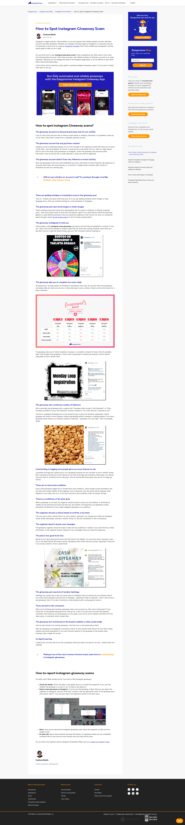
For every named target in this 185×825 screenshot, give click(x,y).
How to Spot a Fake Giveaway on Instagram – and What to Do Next (142, 153)
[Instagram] (129, 789)
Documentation (66, 790)
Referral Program (33, 805)
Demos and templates (68, 793)
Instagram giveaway (72, 46)
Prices (30, 796)
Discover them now (138, 94)
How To (107, 3)
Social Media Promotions (67, 3)
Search (142, 65)
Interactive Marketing (118, 3)
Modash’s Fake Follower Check (56, 180)
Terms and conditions (124, 814)
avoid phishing (107, 654)
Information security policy (146, 814)
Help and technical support (103, 796)
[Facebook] (133, 789)
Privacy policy (109, 814)
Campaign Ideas (83, 3)
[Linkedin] (133, 793)
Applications (52, 3)
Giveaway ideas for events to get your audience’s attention (140, 168)
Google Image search (60, 217)
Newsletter (98, 793)
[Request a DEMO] (142, 26)
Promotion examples (96, 3)
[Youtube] (137, 793)
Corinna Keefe (42, 760)
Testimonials (32, 799)
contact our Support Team (99, 742)
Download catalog (138, 114)
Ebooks (63, 796)
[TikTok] (129, 793)
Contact (96, 790)
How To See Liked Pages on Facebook (140, 175)
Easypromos (32, 790)
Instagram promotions (43, 23)
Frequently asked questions (37, 802)
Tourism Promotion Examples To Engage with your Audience (141, 161)
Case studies (65, 799)
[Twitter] (137, 789)
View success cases (139, 136)
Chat (179, 821)
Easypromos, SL (47, 814)
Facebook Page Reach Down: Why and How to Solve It (141, 181)
